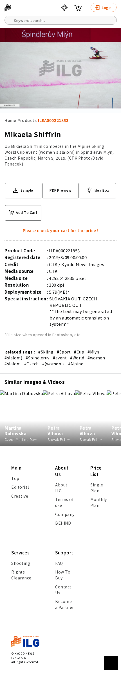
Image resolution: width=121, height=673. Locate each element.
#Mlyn (93, 352)
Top (15, 478)
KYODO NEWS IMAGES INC (22, 655)
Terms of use (64, 502)
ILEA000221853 (53, 120)
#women (96, 358)
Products (27, 120)
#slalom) (13, 358)
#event (60, 358)
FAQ (59, 563)
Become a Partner (64, 604)
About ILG (61, 487)
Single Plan (96, 487)
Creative (19, 496)
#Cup (79, 352)
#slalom (13, 363)
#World (77, 358)
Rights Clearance (21, 575)
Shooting (20, 563)
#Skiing (45, 352)
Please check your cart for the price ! (60, 230)
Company (65, 514)
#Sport (64, 352)
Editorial (20, 487)
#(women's (53, 363)
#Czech (31, 363)
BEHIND (63, 523)
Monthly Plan (98, 502)
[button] (113, 336)
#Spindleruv (38, 358)
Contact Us (63, 589)
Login (106, 7)
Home (10, 120)
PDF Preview (60, 190)
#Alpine (76, 363)
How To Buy (62, 575)
